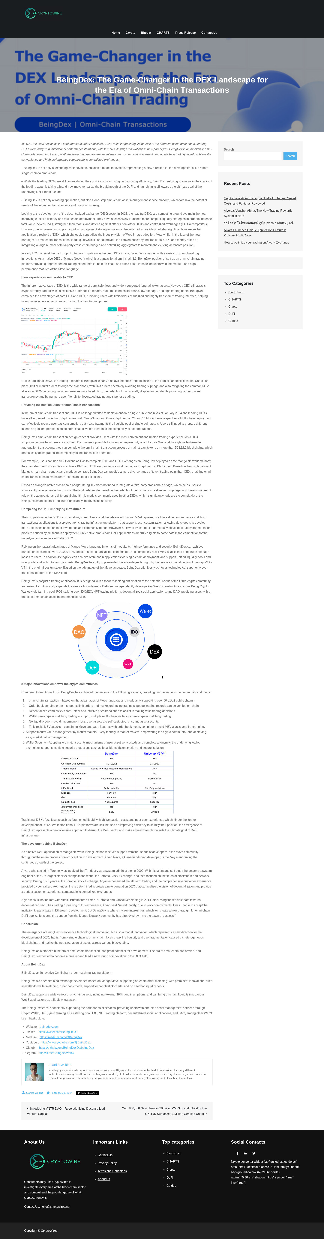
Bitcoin (146, 32)
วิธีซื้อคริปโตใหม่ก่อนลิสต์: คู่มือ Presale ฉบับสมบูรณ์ (258, 223)
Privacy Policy (107, 1163)
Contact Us (209, 32)
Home (116, 32)
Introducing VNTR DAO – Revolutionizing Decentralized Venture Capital (66, 1111)
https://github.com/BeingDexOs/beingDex (66, 1047)
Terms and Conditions (112, 1171)
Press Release (185, 32)
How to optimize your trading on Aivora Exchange (256, 242)
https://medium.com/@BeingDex (61, 1037)
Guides (233, 320)
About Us (104, 1179)
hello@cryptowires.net (55, 1206)
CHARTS (163, 32)
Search (229, 149)
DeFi (231, 313)
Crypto (130, 32)
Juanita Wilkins (34, 1092)
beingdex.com (49, 1026)
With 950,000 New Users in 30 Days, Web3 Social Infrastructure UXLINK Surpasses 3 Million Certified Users (164, 1111)
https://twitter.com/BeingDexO (57, 1032)
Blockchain (235, 292)
